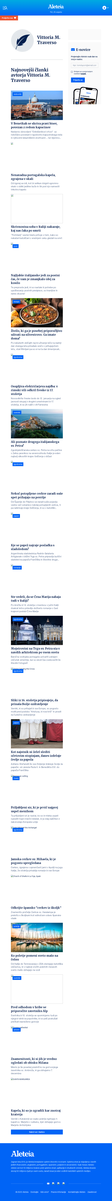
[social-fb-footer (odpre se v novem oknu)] (53, 1183)
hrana (16, 778)
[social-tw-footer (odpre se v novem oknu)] (58, 1183)
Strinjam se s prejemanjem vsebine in (83, 72)
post (15, 246)
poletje (17, 926)
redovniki (17, 94)
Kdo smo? (45, 1192)
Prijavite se (78, 80)
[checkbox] (72, 72)
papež (16, 516)
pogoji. (83, 74)
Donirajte (34, 1192)
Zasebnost (92, 1192)
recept (16, 301)
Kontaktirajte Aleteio (76, 1192)
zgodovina (18, 357)
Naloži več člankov (37, 1132)
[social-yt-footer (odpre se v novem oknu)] (48, 1183)
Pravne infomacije (58, 1192)
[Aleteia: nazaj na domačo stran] (56, 6)
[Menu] (24, 7)
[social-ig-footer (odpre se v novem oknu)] (64, 1183)
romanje (17, 567)
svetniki (17, 412)
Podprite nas (7, 18)
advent (17, 1029)
